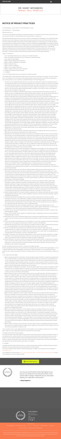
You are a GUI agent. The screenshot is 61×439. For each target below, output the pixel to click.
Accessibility (51, 425)
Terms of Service (44, 425)
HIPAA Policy (29, 425)
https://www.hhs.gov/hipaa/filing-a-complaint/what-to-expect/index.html (36, 352)
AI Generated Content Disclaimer (35, 428)
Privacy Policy (36, 425)
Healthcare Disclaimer (21, 425)
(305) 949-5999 (6, 1)
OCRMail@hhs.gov (6, 350)
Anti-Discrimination (11, 425)
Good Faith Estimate (23, 428)
